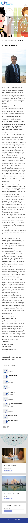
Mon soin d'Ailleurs (11, 493)
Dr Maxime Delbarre (12, 375)
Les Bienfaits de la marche (14, 380)
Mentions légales (14, 521)
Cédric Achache (11, 392)
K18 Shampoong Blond (13, 420)
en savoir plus (8, 470)
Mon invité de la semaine (10, 40)
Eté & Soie (10, 370)
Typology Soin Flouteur (13, 409)
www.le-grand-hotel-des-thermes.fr (11, 351)
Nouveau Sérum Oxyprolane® (14, 397)
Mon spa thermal (10, 465)
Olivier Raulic (21, 40)
